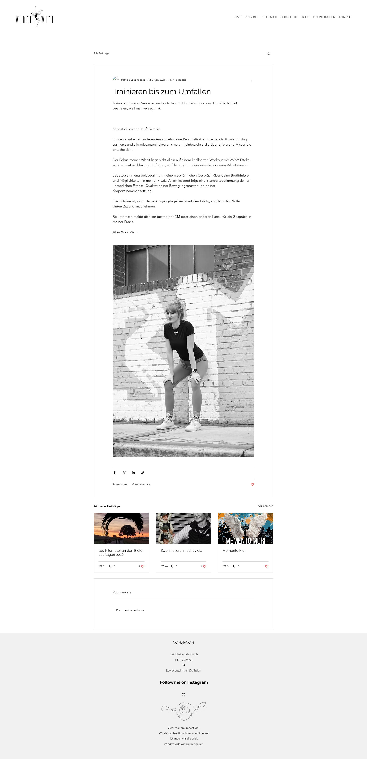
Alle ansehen (265, 505)
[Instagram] (183, 695)
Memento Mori (234, 550)
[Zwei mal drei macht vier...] (183, 528)
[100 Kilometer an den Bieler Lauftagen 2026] (121, 528)
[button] (268, 53)
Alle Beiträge (101, 53)
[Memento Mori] (245, 528)
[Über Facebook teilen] (114, 472)
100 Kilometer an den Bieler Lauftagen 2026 (121, 552)
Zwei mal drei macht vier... (181, 550)
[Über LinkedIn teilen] (133, 472)
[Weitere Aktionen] (252, 79)
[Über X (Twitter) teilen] (124, 472)
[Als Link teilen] (143, 472)
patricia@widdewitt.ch (184, 654)
